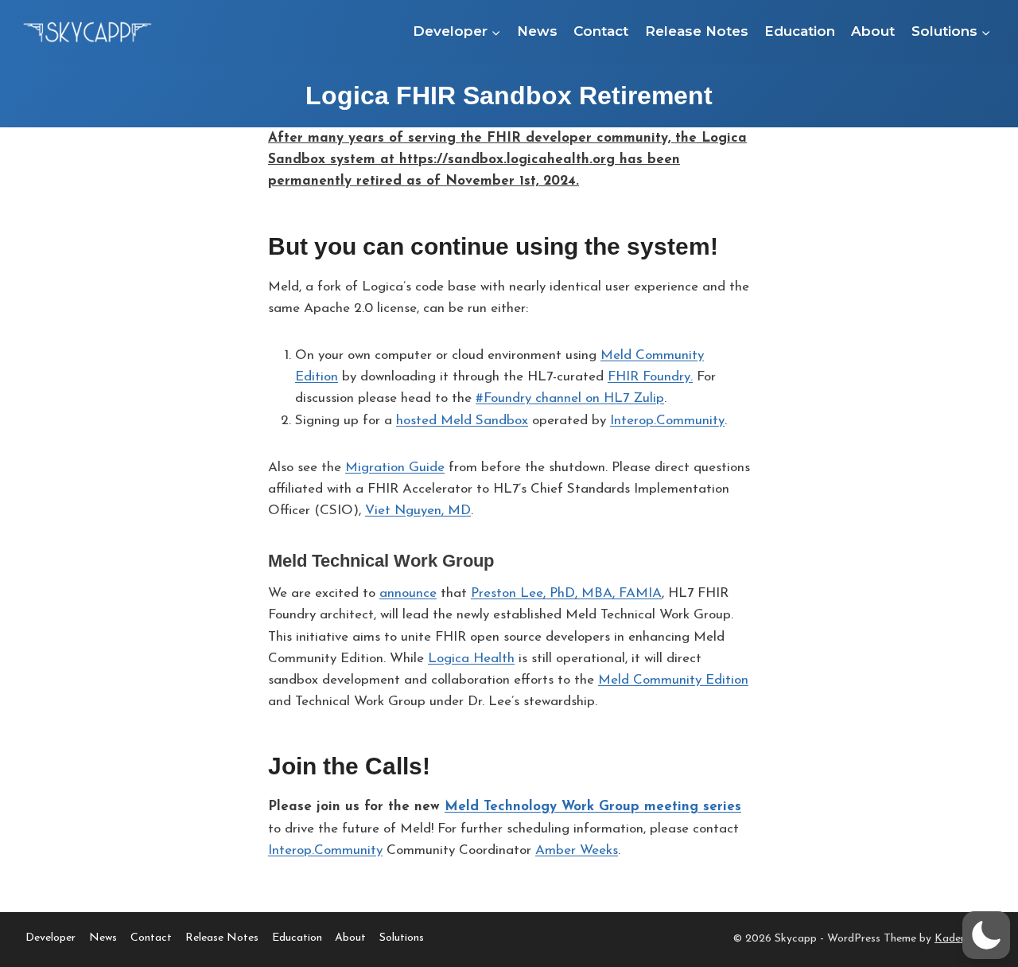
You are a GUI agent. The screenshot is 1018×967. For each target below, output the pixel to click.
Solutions (401, 938)
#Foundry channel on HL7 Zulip (570, 398)
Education (799, 31)
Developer (50, 938)
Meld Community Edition (673, 680)
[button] (986, 935)
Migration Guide (395, 467)
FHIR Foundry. (650, 377)
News (537, 31)
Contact (600, 31)
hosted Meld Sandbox (462, 420)
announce (408, 593)
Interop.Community (667, 420)
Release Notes (696, 31)
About (873, 31)
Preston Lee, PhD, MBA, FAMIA (566, 593)
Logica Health (471, 658)
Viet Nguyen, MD (418, 510)
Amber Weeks (576, 850)
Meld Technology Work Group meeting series (593, 806)
